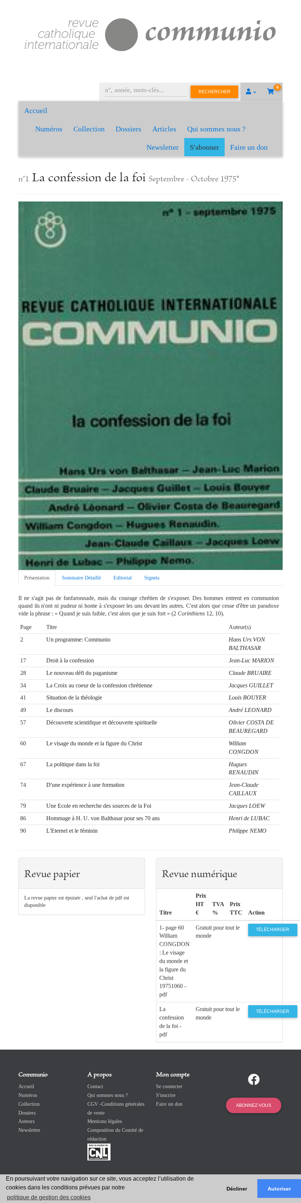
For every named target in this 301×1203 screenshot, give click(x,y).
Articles (164, 129)
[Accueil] (150, 33)
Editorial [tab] (122, 578)
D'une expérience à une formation (85, 785)
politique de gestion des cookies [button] (49, 1197)
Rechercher (215, 91)
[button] (251, 92)
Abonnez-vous (253, 1105)
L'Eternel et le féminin (72, 831)
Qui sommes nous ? (216, 129)
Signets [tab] (151, 578)
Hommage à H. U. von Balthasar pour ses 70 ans (103, 818)
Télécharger (272, 929)
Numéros (48, 129)
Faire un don (249, 147)
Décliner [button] (236, 1189)
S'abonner (204, 147)
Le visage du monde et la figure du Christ (94, 743)
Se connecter (169, 1086)
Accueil (35, 110)
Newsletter (162, 147)
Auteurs (26, 1121)
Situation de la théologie (74, 697)
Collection (89, 129)
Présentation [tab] (37, 578)
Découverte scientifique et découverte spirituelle (101, 722)
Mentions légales (104, 1121)
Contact (95, 1086)
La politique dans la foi (72, 764)
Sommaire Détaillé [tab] (81, 578)
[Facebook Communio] (253, 1079)
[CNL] (98, 1151)
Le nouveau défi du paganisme (81, 673)
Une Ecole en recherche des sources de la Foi (98, 806)
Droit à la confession (70, 660)
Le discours (59, 710)
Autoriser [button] (279, 1189)
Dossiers (128, 129)
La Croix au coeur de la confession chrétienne (99, 685)
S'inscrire (165, 1095)
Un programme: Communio (78, 639)
